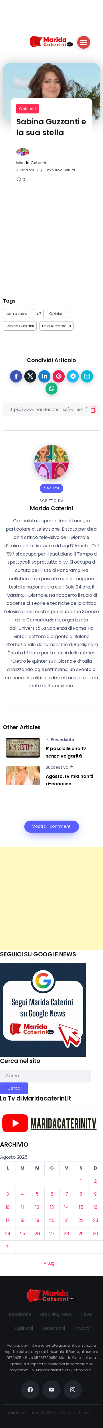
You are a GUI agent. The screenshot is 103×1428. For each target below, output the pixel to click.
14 (66, 1207)
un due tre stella (56, 325)
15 (81, 1207)
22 (81, 1220)
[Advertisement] (51, 898)
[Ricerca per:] (45, 1075)
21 (67, 1220)
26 (37, 1233)
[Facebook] (30, 1389)
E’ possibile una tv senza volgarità (66, 752)
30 (95, 1233)
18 (23, 1220)
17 (8, 1220)
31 (8, 1246)
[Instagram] (73, 1389)
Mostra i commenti (52, 826)
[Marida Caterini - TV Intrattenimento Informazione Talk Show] (51, 41)
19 (37, 1220)
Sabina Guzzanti (19, 325)
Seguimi (51, 488)
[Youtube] (51, 1389)
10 (8, 1207)
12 (37, 1207)
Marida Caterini (31, 163)
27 (52, 1233)
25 (22, 1233)
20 (52, 1220)
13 (52, 1207)
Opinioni (27, 108)
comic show (16, 313)
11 (22, 1207)
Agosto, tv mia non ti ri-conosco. (69, 780)
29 (81, 1233)
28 (66, 1233)
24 (8, 1233)
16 (96, 1207)
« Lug (49, 1263)
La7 (38, 313)
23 (95, 1220)
